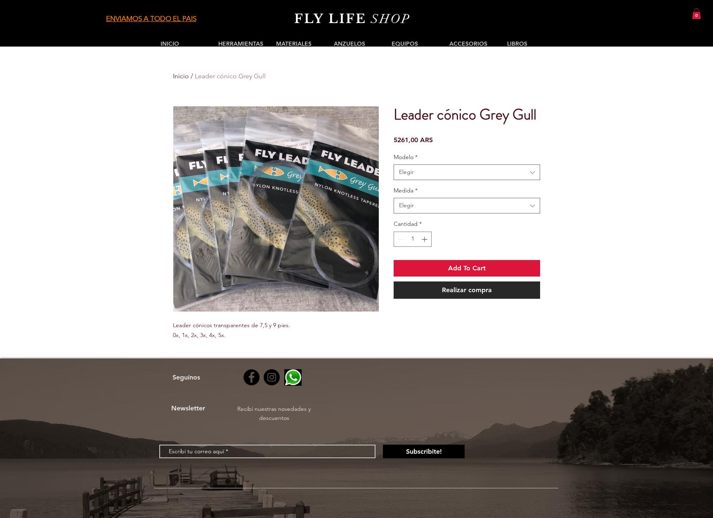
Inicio (181, 76)
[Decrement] (400, 239)
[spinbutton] (412, 239)
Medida (406, 190)
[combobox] (467, 172)
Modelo (406, 157)
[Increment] (425, 239)
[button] (696, 13)
